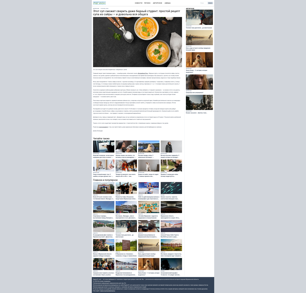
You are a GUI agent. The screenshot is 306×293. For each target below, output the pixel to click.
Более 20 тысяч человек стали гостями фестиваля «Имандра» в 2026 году (103, 198)
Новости (138, 3)
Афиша (168, 3)
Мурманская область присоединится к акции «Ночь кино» (170, 217)
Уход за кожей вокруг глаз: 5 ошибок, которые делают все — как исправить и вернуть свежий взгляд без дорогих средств (103, 175)
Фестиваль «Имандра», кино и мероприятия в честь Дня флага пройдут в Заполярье (125, 217)
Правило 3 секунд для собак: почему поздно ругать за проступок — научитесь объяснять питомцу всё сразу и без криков (170, 175)
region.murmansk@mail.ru (107, 291)
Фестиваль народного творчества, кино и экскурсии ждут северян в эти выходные (171, 255)
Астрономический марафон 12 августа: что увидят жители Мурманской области (170, 274)
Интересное (96, 8)
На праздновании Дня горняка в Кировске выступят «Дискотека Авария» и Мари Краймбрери (103, 236)
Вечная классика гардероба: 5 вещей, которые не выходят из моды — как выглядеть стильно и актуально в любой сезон (171, 156)
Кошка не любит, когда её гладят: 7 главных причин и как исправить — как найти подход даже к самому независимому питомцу (148, 175)
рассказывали (103, 127)
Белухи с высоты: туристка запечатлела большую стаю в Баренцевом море (169, 198)
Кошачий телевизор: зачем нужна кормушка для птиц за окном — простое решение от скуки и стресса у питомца (103, 156)
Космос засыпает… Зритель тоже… (196, 113)
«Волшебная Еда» (143, 73)
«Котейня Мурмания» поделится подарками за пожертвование (148, 217)
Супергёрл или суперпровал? (194, 92)
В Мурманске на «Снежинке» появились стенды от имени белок (126, 255)
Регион (147, 3)
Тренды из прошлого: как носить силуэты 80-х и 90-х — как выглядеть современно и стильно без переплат (126, 175)
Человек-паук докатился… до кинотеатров (125, 236)
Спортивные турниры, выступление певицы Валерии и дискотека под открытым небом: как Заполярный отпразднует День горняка (103, 217)
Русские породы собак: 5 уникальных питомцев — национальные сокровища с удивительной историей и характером (146, 156)
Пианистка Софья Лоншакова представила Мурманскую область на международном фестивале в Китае (126, 198)
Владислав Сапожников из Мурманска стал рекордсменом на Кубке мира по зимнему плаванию (126, 274)
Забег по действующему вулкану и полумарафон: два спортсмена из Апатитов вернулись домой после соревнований (148, 198)
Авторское (157, 3)
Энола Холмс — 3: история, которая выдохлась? (148, 274)
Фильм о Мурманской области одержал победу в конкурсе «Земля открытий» (102, 255)
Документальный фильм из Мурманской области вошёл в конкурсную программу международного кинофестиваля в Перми (148, 236)
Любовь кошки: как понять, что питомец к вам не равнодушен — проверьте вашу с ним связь (125, 156)
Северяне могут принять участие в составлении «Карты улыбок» (103, 274)
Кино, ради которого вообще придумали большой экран (147, 255)
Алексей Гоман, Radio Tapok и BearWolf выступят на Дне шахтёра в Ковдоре (170, 236)
